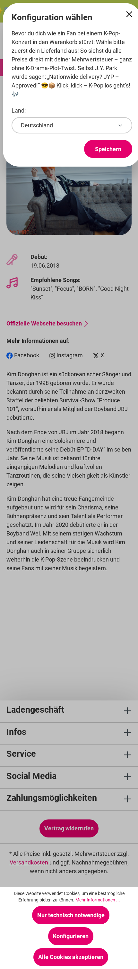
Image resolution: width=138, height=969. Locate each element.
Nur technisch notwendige (71, 915)
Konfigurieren (71, 936)
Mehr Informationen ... (97, 899)
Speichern (108, 149)
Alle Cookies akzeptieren (70, 957)
